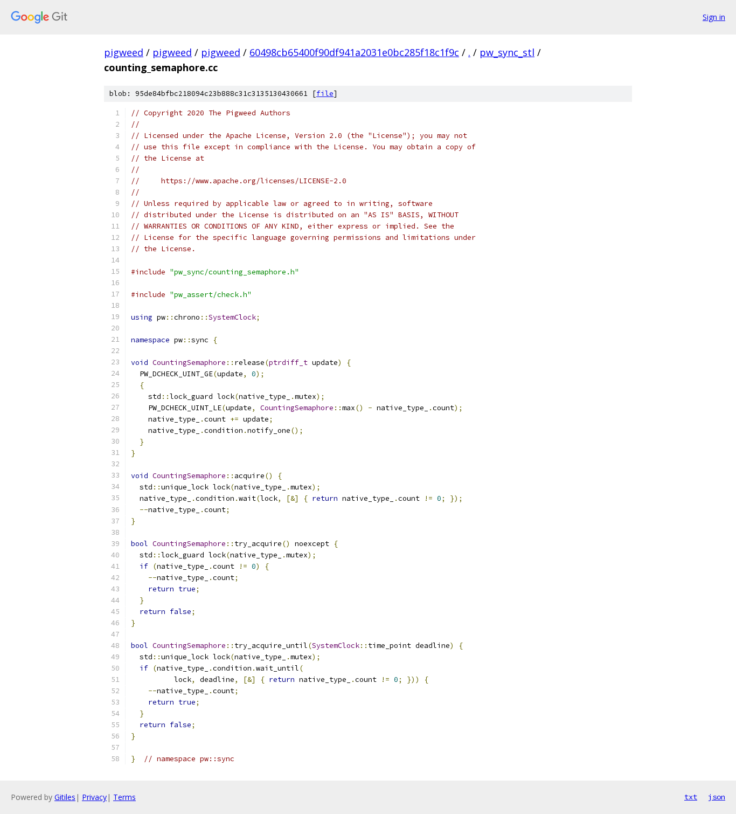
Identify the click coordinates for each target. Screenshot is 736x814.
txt (690, 797)
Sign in (714, 17)
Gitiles (64, 797)
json (716, 797)
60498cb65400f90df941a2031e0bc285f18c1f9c (354, 52)
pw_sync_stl (507, 52)
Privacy (94, 797)
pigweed (123, 52)
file (325, 93)
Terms (124, 797)
